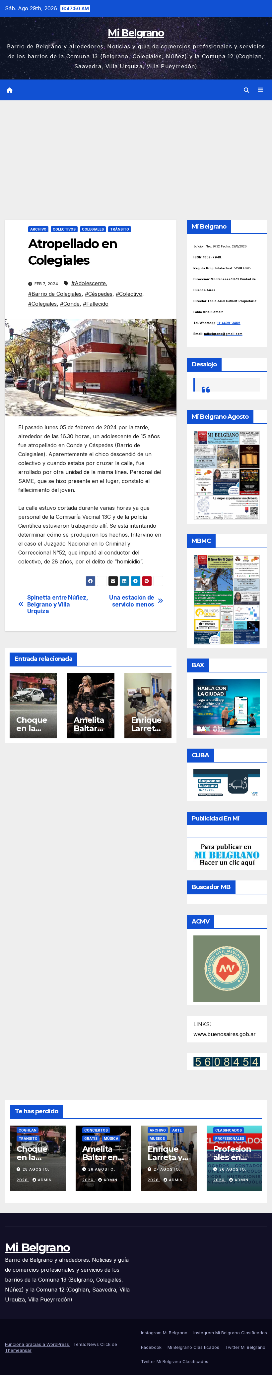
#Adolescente (88, 283)
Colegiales (93, 229)
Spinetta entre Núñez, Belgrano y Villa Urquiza (57, 604)
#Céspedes (98, 294)
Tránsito (119, 229)
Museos (157, 1138)
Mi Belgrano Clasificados (193, 1347)
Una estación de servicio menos (131, 601)
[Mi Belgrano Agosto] (226, 475)
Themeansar (18, 1350)
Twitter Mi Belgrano (245, 1347)
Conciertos (96, 1130)
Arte (177, 1130)
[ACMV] (226, 968)
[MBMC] (226, 599)
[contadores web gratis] (226, 1061)
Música (111, 1138)
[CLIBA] (226, 783)
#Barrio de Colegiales (55, 294)
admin (45, 1180)
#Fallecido (95, 303)
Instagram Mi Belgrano (164, 1332)
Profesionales (229, 1138)
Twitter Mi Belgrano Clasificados (174, 1361)
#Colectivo (129, 294)
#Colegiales (42, 303)
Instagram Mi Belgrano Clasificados (230, 1332)
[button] (246, 90)
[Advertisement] (136, 150)
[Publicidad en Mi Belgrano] (226, 854)
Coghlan (27, 1130)
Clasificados (228, 1130)
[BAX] (226, 706)
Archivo (38, 229)
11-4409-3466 (228, 323)
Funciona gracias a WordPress (37, 1344)
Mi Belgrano (136, 33)
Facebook (151, 1347)
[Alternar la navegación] (260, 90)
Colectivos (64, 229)
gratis (91, 1138)
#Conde (70, 303)
